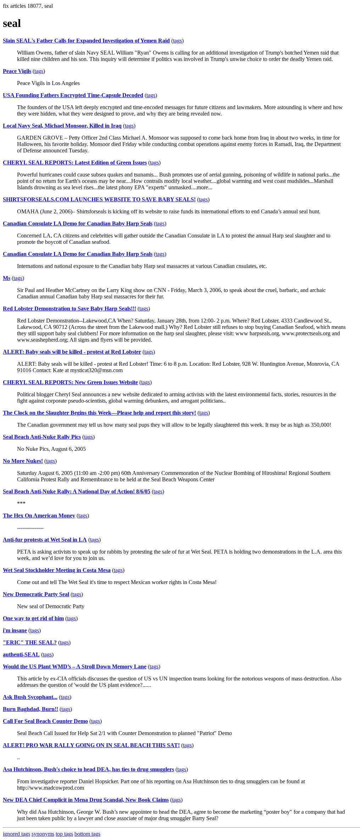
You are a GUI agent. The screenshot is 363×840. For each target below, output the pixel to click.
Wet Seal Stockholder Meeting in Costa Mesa (57, 570)
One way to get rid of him (33, 618)
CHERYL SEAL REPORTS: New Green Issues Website (70, 382)
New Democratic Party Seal (36, 594)
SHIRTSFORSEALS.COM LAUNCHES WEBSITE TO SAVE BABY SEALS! (99, 199)
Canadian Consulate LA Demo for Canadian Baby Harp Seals (77, 223)
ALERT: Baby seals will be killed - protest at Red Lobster (72, 352)
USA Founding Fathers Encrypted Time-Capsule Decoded (73, 95)
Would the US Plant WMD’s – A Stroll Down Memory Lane (74, 666)
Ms (6, 278)
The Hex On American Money (39, 516)
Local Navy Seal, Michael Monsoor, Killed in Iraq (62, 126)
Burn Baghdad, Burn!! (30, 709)
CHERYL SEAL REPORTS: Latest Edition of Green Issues (75, 162)
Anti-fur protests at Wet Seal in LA (45, 540)
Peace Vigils (17, 71)
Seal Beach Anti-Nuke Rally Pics (42, 437)
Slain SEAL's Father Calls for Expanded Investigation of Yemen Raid (86, 41)
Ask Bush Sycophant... (30, 697)
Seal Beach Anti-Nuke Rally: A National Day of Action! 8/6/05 (76, 491)
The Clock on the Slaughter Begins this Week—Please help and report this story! (99, 413)
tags (177, 41)
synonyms (43, 834)
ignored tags (16, 834)
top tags (64, 834)
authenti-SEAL (21, 654)
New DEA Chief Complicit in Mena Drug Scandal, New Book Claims (86, 800)
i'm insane (15, 630)
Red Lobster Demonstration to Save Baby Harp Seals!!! (69, 309)
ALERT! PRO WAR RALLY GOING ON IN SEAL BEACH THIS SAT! (91, 745)
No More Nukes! (23, 461)
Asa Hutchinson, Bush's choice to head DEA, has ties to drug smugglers (88, 769)
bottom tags (87, 834)
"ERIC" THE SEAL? (30, 642)
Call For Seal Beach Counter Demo (45, 721)
